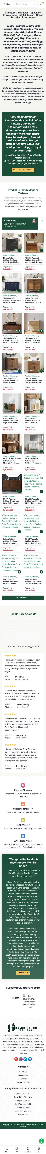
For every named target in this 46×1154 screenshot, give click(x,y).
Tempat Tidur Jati (23, 1100)
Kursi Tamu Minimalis (23, 1097)
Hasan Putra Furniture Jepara (26, 1125)
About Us (23, 1071)
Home (7, 1151)
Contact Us (23, 1075)
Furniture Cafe (23, 1108)
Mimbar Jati (23, 1115)
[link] (12, 243)
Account (28, 1151)
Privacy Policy (23, 1082)
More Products (23, 598)
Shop (17, 1151)
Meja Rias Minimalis (23, 1111)
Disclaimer (23, 1079)
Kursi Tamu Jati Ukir (23, 1104)
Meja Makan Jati (23, 1093)
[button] (19, 250)
